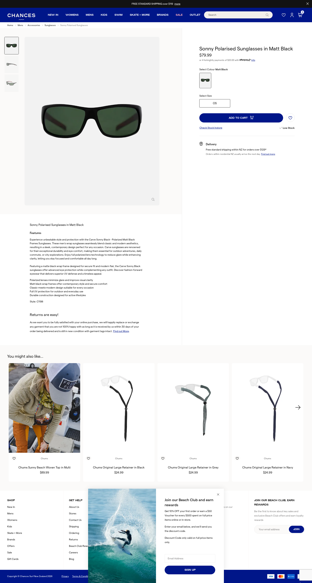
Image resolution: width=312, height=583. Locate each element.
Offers (10, 546)
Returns (73, 539)
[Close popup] (218, 494)
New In (53, 14)
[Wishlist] (284, 15)
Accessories (34, 25)
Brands (162, 14)
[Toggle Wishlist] (290, 117)
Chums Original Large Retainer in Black (119, 467)
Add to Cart (239, 117)
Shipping (74, 526)
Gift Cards (12, 559)
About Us (74, 506)
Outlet (195, 14)
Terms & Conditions (82, 576)
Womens (72, 14)
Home (10, 25)
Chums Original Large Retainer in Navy (267, 467)
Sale (179, 14)
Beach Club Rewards (80, 546)
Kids (104, 14)
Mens (90, 14)
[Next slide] (11, 92)
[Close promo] (307, 4)
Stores (72, 513)
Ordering (74, 533)
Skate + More (140, 14)
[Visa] (270, 576)
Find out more (268, 154)
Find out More (121, 331)
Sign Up (190, 569)
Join (296, 529)
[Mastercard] (281, 576)
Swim (118, 14)
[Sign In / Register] (292, 15)
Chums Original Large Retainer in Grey (193, 467)
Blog (71, 559)
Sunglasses (50, 25)
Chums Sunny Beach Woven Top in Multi (44, 467)
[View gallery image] (11, 45)
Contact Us (75, 520)
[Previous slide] (11, 36)
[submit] (267, 14)
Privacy (65, 576)
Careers (73, 552)
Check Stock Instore (211, 127)
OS (119, 446)
